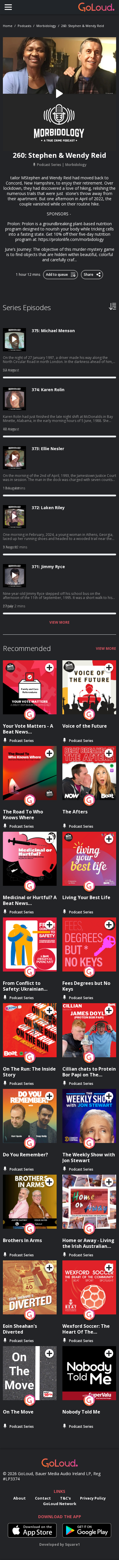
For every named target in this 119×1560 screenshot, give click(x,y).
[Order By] (112, 306)
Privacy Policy (93, 1498)
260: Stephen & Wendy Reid (82, 26)
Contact (43, 1498)
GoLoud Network (59, 1503)
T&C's (65, 1498)
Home (7, 26)
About (19, 1498)
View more (59, 622)
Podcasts (24, 26)
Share (89, 273)
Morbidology (46, 26)
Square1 (72, 1544)
